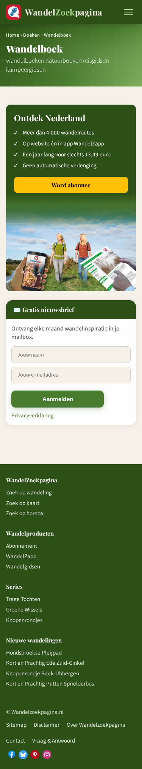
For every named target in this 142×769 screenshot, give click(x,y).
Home (12, 35)
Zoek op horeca (24, 513)
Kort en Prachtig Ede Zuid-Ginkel (45, 663)
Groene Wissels (24, 609)
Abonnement (21, 546)
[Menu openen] (128, 12)
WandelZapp (21, 556)
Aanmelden (57, 399)
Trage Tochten (23, 599)
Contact (15, 741)
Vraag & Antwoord (53, 741)
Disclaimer (46, 725)
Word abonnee (71, 185)
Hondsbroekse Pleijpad (34, 653)
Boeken (31, 35)
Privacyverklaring (32, 415)
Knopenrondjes (24, 620)
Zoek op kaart (22, 503)
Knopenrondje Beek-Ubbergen (42, 673)
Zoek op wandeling (29, 492)
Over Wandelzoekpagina (96, 725)
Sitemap (16, 725)
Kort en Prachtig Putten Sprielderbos (50, 683)
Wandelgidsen (23, 566)
